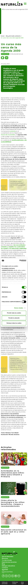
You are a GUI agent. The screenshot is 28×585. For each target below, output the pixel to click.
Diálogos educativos (8, 566)
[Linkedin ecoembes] (12, 576)
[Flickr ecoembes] (18, 576)
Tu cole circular (7, 560)
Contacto (5, 567)
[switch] (24, 292)
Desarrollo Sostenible (8, 134)
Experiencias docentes (9, 562)
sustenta (13, 131)
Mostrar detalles (18, 308)
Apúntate (5, 569)
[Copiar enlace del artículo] (6, 57)
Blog (3, 564)
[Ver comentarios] (2, 57)
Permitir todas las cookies (14, 313)
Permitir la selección (14, 318)
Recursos (5, 558)
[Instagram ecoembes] (9, 576)
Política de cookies (15, 583)
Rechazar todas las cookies (14, 323)
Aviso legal (22, 583)
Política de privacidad (4, 583)
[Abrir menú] (25, 4)
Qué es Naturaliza (7, 556)
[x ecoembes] (6, 576)
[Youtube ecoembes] (15, 576)
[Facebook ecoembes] (3, 576)
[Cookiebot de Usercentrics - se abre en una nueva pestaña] (19, 261)
